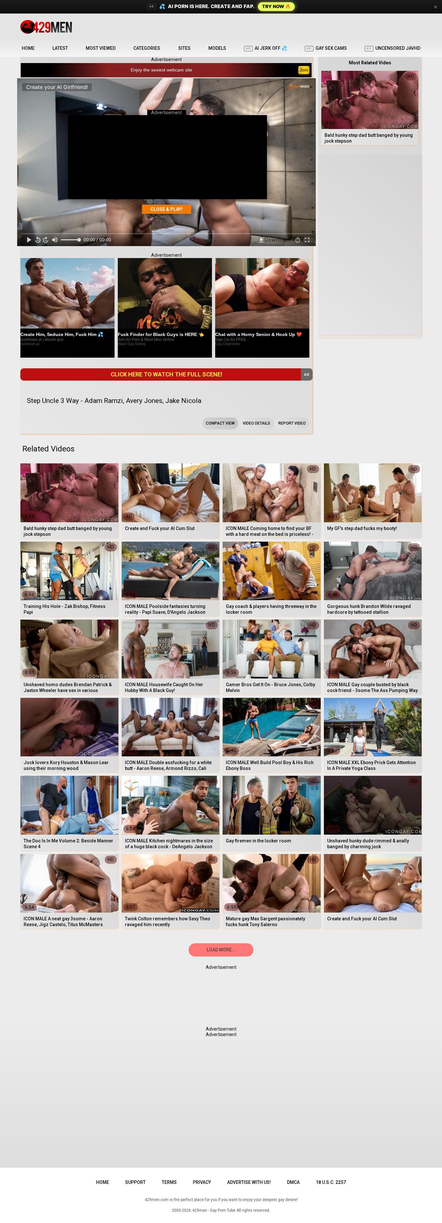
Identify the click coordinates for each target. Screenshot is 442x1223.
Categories (146, 48)
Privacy (202, 1182)
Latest (60, 48)
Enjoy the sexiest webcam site (161, 69)
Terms (169, 1182)
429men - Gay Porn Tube (213, 1210)
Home (28, 48)
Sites (184, 48)
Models (217, 48)
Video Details (256, 423)
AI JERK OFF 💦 (266, 48)
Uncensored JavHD (393, 48)
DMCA (293, 1182)
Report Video (292, 423)
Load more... (221, 949)
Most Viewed (101, 48)
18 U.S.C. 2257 (331, 1182)
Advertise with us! (249, 1182)
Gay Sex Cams (327, 48)
